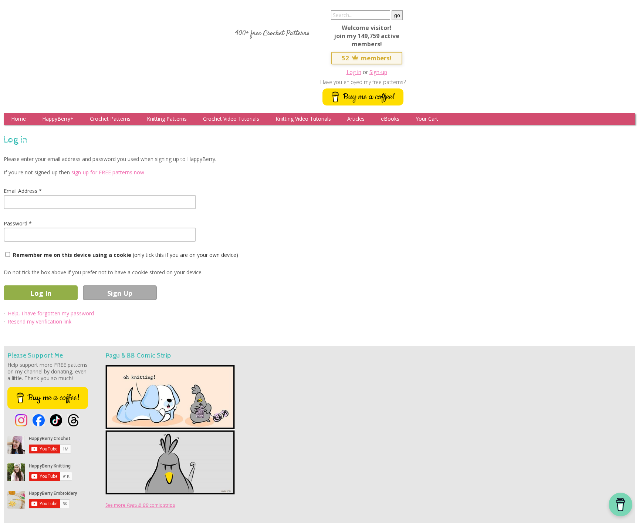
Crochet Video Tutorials (231, 118)
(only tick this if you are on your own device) (125, 254)
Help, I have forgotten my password (51, 313)
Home (18, 118)
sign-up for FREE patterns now (107, 172)
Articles (356, 118)
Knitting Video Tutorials (303, 118)
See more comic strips (140, 505)
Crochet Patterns (110, 118)
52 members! (367, 58)
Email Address (20, 190)
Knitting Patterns (167, 118)
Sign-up (378, 72)
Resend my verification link (39, 321)
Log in (353, 72)
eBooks (390, 118)
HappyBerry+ (58, 118)
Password (15, 223)
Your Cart (427, 118)
